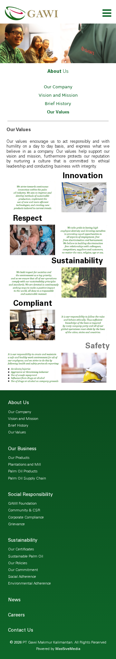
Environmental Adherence (29, 584)
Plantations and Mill (24, 465)
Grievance (16, 524)
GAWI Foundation (22, 504)
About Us (18, 403)
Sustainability (22, 540)
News (14, 600)
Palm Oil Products (22, 471)
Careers (16, 615)
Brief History (58, 103)
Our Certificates (21, 549)
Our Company (58, 86)
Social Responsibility (30, 495)
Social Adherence (22, 577)
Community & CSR (24, 510)
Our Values (58, 111)
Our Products (18, 458)
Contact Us (20, 630)
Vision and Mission (58, 95)
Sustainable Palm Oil (25, 556)
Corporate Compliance (26, 517)
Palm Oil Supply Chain (27, 478)
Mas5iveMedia (67, 649)
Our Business (22, 449)
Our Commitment (23, 570)
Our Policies (17, 563)
